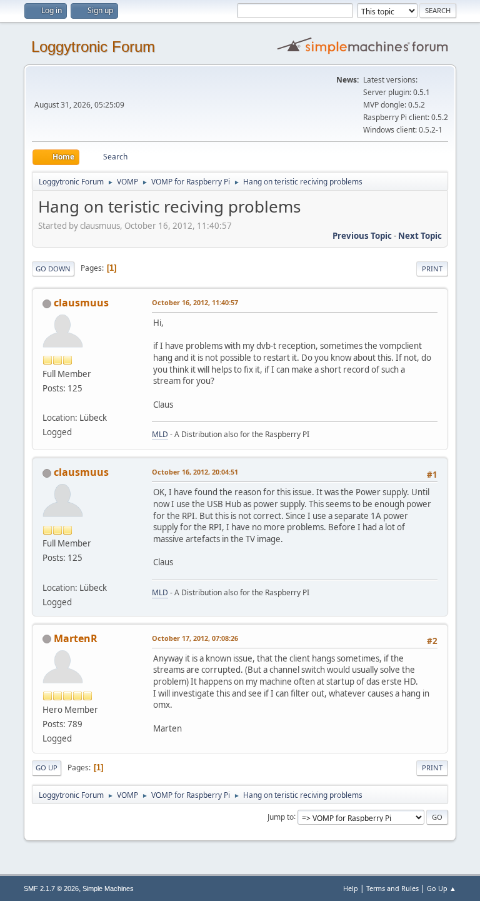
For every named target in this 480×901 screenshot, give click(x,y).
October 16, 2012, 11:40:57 (195, 302)
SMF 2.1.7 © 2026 (51, 888)
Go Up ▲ (441, 888)
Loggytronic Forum (93, 46)
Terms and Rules (392, 888)
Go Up (47, 767)
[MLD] (47, 402)
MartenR (76, 638)
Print (432, 268)
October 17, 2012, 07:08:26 (195, 638)
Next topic (420, 235)
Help (350, 888)
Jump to (281, 816)
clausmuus (81, 303)
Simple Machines (108, 888)
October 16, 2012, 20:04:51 (195, 471)
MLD (160, 434)
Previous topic (362, 235)
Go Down (53, 268)
